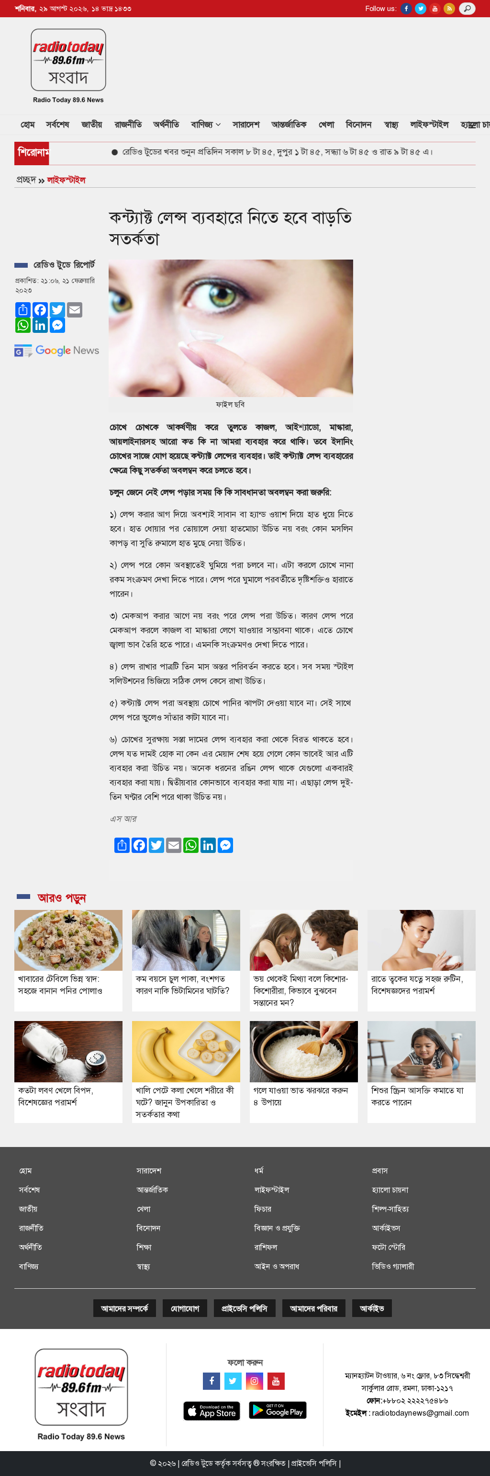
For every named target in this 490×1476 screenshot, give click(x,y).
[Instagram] (254, 1381)
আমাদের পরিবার (313, 1309)
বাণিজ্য (29, 1266)
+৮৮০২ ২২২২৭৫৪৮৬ (415, 1401)
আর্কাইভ (372, 1309)
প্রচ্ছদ (26, 179)
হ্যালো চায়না (390, 1190)
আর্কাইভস (386, 1228)
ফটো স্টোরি (388, 1247)
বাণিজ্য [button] (203, 124)
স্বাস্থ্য (391, 124)
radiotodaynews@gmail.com (420, 1413)
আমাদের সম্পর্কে (124, 1309)
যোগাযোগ (185, 1309)
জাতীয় (92, 124)
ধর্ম (259, 1171)
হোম (31, 124)
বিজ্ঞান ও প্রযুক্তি (277, 1228)
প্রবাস (380, 1171)
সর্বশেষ (57, 124)
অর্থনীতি (166, 124)
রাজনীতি (128, 124)
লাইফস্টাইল (429, 124)
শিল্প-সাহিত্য (390, 1209)
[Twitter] (233, 1381)
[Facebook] (211, 1381)
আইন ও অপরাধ (277, 1266)
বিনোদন (359, 124)
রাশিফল (266, 1247)
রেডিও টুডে (197, 1463)
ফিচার (263, 1209)
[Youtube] (276, 1381)
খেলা (326, 124)
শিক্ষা (144, 1247)
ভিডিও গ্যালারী (393, 1266)
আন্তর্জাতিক (289, 124)
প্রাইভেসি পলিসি (244, 1309)
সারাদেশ (246, 124)
